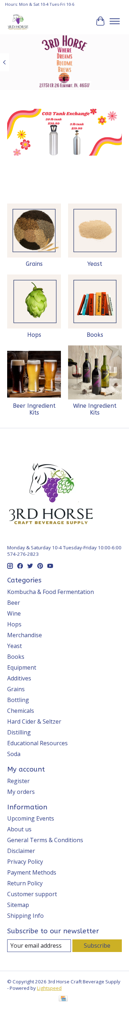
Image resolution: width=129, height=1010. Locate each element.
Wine (14, 613)
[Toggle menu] (115, 21)
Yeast (94, 263)
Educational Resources (37, 743)
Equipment (21, 667)
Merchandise (24, 635)
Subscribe (97, 945)
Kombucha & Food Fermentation (50, 592)
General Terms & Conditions (45, 840)
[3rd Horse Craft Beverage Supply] (18, 21)
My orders (21, 792)
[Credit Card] (63, 999)
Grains (34, 263)
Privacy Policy (25, 862)
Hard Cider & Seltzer (34, 721)
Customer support (32, 894)
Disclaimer (21, 851)
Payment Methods (31, 872)
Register (18, 781)
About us (19, 829)
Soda (13, 754)
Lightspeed (49, 988)
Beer (13, 603)
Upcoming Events (30, 818)
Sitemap (18, 905)
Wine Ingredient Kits (94, 409)
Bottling (18, 700)
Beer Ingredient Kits (34, 409)
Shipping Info (25, 916)
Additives (19, 678)
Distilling (19, 732)
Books (95, 334)
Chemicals (20, 711)
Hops (34, 334)
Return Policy (25, 883)
